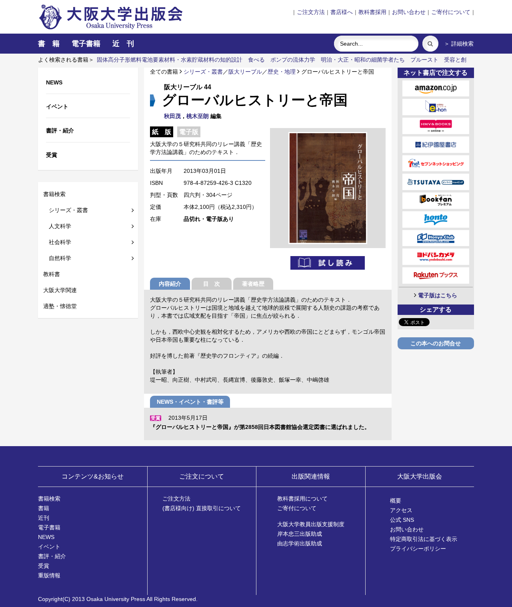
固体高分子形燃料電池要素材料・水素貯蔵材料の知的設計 (169, 59)
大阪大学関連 (60, 290)
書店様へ (341, 12)
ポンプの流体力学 (292, 59)
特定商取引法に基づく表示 (423, 539)
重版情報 (49, 575)
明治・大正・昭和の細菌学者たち (363, 59)
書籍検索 (54, 194)
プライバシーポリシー (418, 548)
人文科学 (57, 226)
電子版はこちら (437, 295)
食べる (256, 59)
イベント (49, 546)
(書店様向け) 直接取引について (201, 508)
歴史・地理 (282, 71)
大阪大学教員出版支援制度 (310, 524)
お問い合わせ (409, 12)
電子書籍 (86, 44)
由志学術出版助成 (299, 543)
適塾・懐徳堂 (60, 306)
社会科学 (57, 242)
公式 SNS (402, 520)
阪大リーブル (245, 71)
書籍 (43, 508)
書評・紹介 (52, 556)
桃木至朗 (197, 116)
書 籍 (49, 44)
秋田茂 (172, 116)
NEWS (46, 537)
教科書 (51, 274)
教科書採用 (372, 12)
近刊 (43, 518)
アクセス (401, 510)
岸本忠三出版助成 (299, 534)
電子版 (188, 131)
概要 (395, 500)
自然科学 (57, 258)
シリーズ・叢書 (65, 210)
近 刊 (123, 44)
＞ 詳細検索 (459, 43)
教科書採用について (302, 498)
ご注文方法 (311, 12)
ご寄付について (450, 12)
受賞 (43, 566)
